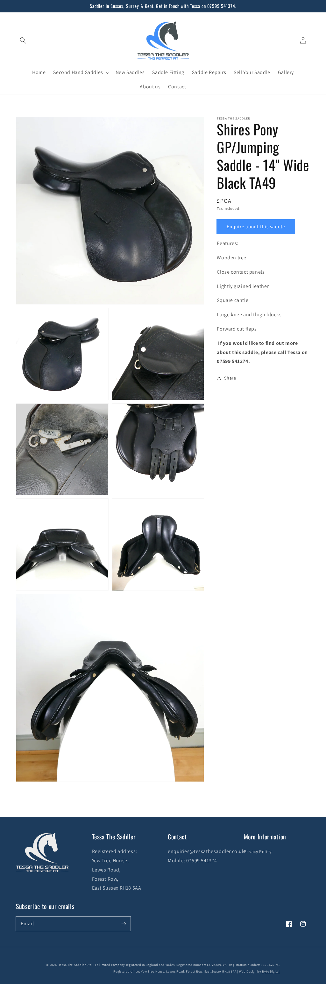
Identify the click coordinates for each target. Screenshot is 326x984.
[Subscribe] (124, 924)
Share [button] (230, 378)
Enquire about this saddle (256, 226)
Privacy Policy (258, 851)
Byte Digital (271, 971)
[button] (23, 40)
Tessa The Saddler (73, 965)
